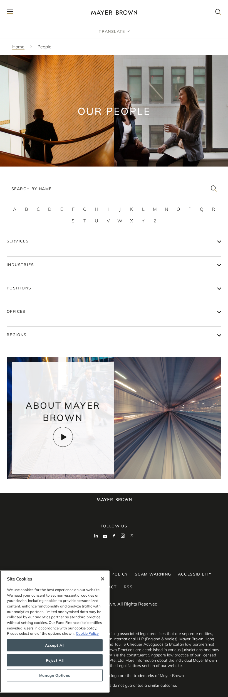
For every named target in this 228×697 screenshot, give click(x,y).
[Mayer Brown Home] (114, 12)
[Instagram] (123, 536)
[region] (55, 632)
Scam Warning (153, 574)
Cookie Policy (87, 633)
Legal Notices (129, 665)
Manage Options (54, 675)
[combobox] (114, 188)
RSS (128, 586)
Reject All (55, 660)
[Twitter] (132, 536)
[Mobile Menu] (10, 12)
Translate (112, 31)
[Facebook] (114, 536)
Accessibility (195, 574)
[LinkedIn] (96, 536)
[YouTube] (105, 536)
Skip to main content (27, 4)
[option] (15, 209)
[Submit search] (214, 188)
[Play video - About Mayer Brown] (63, 437)
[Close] (102, 579)
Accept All (55, 645)
